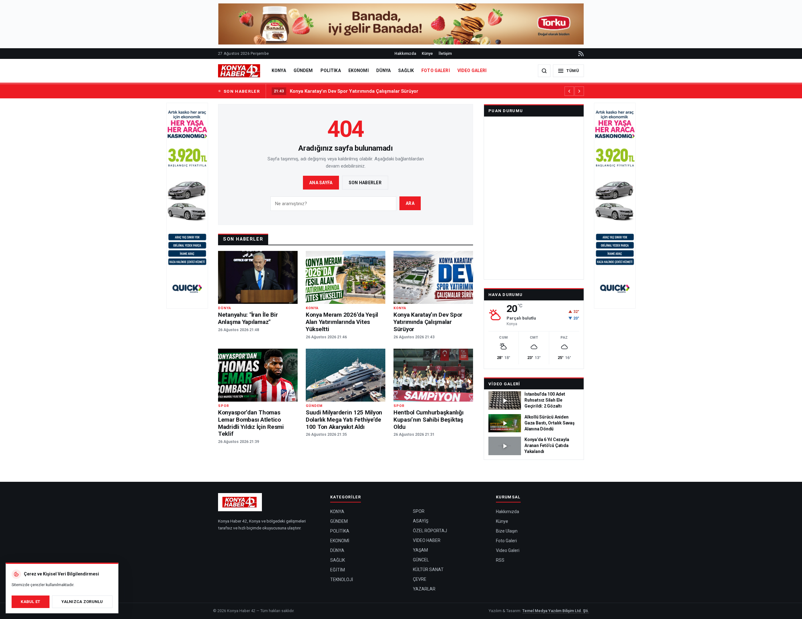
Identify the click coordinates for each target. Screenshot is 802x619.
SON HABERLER (242, 91)
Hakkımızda (405, 53)
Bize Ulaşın (507, 530)
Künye (427, 53)
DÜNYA (383, 70)
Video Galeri (504, 384)
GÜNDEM (303, 70)
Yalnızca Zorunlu (82, 601)
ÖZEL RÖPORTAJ (430, 530)
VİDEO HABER (426, 540)
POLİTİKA (330, 70)
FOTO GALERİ (435, 70)
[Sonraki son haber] (579, 91)
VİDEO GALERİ (472, 70)
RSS (500, 560)
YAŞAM (420, 550)
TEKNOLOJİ (341, 579)
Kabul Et (30, 601)
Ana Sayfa (321, 182)
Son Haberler (365, 182)
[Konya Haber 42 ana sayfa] (239, 70)
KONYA (279, 70)
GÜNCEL (421, 559)
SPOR (418, 511)
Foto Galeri (506, 540)
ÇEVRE (419, 579)
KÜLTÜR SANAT (428, 569)
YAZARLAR (424, 588)
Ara (410, 203)
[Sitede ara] (544, 71)
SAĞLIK (406, 70)
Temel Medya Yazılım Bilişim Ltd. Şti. (555, 610)
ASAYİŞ (420, 520)
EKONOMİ (358, 70)
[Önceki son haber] (569, 91)
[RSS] (580, 53)
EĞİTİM (337, 569)
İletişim (445, 53)
